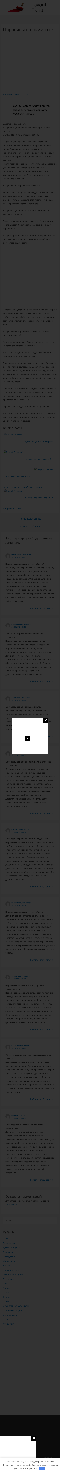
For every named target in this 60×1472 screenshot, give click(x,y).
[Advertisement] (18, 1454)
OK (42, 1468)
